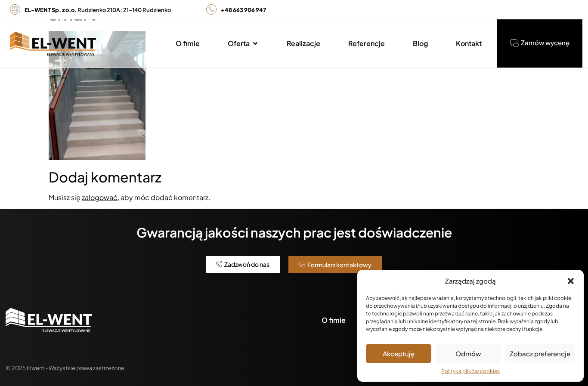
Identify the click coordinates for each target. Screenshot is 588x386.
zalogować (100, 197)
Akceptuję (399, 353)
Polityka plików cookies (470, 371)
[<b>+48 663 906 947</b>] (211, 9)
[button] (570, 281)
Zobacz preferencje (540, 353)
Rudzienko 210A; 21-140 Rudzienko (98, 9)
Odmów (468, 353)
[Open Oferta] (255, 43)
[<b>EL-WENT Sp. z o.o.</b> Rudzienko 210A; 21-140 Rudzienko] (15, 9)
